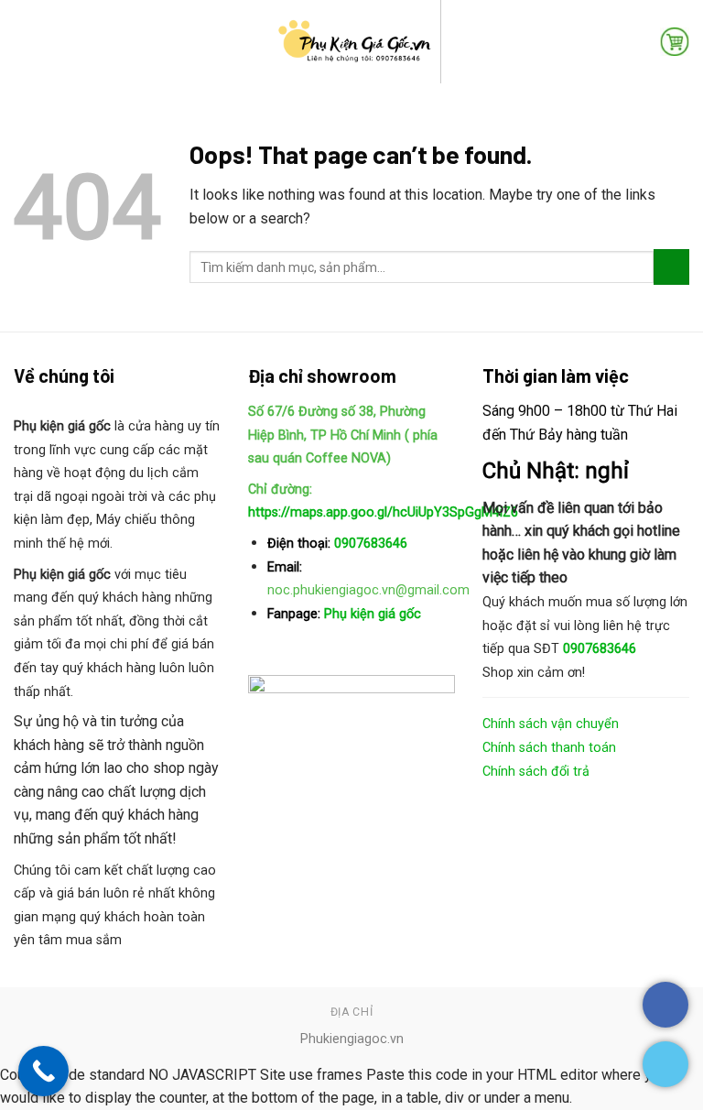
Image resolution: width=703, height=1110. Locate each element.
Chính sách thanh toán (549, 748)
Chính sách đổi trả (535, 771)
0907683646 (370, 543)
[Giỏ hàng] (674, 41)
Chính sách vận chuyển (550, 724)
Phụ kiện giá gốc (370, 614)
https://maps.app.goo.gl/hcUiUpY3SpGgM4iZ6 (383, 512)
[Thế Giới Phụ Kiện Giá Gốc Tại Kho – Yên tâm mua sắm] (352, 41)
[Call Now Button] (43, 1071)
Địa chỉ (351, 1012)
